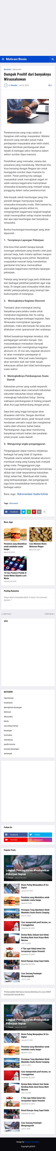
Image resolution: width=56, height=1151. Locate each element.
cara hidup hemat (11, 726)
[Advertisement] (28, 28)
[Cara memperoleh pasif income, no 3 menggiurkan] (12, 926)
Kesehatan (8, 703)
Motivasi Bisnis (16, 59)
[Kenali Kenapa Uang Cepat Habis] (12, 965)
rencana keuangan (11, 749)
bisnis (6, 721)
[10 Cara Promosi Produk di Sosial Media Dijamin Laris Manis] (15, 563)
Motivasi (7, 712)
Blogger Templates (32, 1142)
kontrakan (8, 735)
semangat (8, 753)
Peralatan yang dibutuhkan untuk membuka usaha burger (15, 546)
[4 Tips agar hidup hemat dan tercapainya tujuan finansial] (12, 952)
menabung (8, 740)
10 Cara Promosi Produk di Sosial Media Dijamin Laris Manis (15, 576)
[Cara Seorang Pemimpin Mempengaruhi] (12, 977)
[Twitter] (23, 512)
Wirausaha (17, 69)
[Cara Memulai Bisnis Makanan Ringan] (40, 534)
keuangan (8, 730)
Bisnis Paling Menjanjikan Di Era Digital (35, 886)
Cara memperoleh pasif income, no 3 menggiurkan (36, 923)
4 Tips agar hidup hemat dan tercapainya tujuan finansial (33, 950)
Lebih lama (49, 614)
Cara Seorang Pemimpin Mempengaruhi (31, 974)
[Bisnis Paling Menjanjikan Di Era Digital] (12, 889)
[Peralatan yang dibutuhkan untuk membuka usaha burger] (15, 534)
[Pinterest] (34, 512)
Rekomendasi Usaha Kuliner (32, 494)
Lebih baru (7, 614)
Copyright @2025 (28, 1146)
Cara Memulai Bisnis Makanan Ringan (38, 545)
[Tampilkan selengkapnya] (44, 512)
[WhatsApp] (29, 512)
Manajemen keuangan (13, 707)
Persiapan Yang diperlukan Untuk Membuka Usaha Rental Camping (35, 911)
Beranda (7, 69)
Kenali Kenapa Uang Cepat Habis (35, 961)
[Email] (39, 512)
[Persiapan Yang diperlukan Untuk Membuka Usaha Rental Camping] (12, 913)
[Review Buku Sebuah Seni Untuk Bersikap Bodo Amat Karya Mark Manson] (12, 938)
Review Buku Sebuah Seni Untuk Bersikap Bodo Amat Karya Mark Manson (35, 937)
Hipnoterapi (8, 698)
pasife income (9, 744)
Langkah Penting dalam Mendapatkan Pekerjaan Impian (27, 872)
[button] (3, 59)
